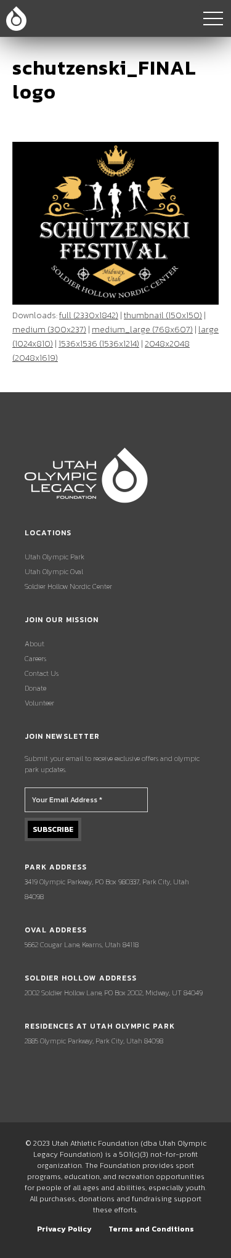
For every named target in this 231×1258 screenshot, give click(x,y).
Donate (35, 688)
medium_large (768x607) (142, 329)
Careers (35, 658)
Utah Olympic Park (54, 556)
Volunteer (39, 703)
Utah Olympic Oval (54, 571)
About (34, 643)
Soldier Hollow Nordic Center (68, 586)
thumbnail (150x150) (163, 315)
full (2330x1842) (88, 315)
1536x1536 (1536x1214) (99, 343)
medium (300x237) (49, 329)
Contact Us (42, 673)
